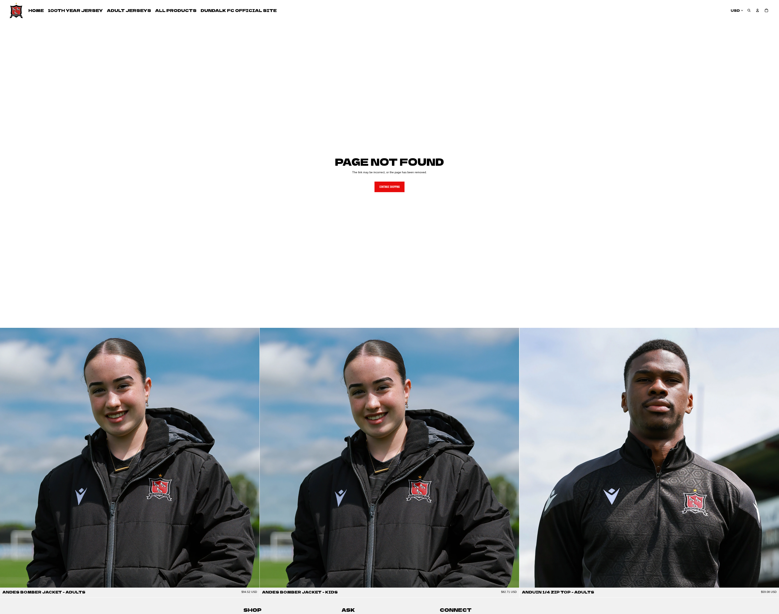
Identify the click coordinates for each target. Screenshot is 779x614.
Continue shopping (389, 186)
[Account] (757, 10)
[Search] (749, 10)
